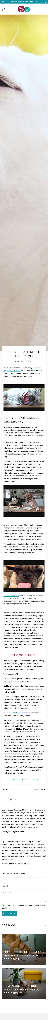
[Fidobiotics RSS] (45, 925)
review (36, 368)
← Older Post (8, 789)
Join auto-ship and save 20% (24, 2)
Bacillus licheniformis (11, 596)
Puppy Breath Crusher (11, 371)
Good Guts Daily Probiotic (17, 713)
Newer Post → (39, 789)
